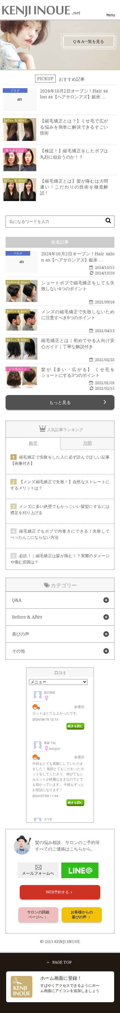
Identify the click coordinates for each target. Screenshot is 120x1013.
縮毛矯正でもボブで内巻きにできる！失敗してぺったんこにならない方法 (60, 534)
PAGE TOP (62, 962)
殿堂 (33, 443)
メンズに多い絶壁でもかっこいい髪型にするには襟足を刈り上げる (60, 509)
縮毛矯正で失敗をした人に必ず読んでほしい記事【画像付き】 (60, 460)
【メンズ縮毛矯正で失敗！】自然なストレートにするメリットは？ (60, 485)
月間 (87, 443)
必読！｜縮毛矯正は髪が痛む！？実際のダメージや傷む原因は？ (60, 559)
